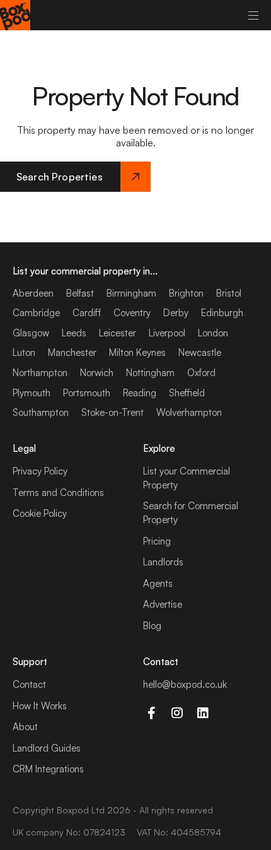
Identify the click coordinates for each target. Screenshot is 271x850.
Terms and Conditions (58, 493)
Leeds (74, 333)
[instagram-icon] (177, 713)
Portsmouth (86, 393)
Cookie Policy (40, 513)
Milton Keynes (137, 352)
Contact (29, 684)
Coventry (132, 313)
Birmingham (131, 293)
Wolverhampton (189, 412)
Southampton (41, 412)
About (25, 727)
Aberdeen (33, 293)
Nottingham (150, 373)
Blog (152, 626)
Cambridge (36, 313)
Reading (139, 393)
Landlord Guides (47, 748)
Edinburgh (222, 313)
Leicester (117, 333)
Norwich (96, 373)
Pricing (157, 541)
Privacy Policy (40, 471)
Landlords (163, 562)
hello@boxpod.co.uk (185, 684)
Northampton (40, 373)
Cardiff (86, 313)
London (213, 333)
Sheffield (187, 393)
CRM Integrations (48, 769)
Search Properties (59, 176)
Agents (158, 583)
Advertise (162, 604)
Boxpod (73, 810)
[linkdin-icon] (202, 713)
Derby (175, 313)
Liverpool (167, 333)
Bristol (228, 293)
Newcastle (199, 352)
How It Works (40, 706)
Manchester (72, 352)
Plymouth (31, 393)
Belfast (80, 293)
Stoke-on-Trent (112, 412)
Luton (24, 352)
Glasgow (31, 333)
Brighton (186, 293)
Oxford (201, 373)
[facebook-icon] (151, 713)
